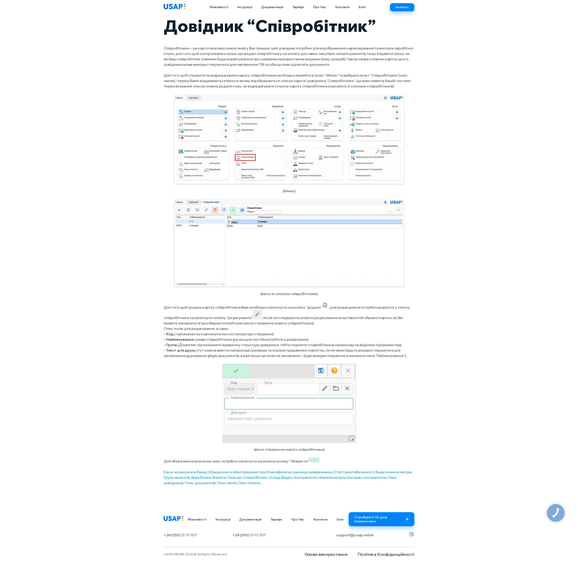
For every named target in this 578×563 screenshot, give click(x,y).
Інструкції (244, 7)
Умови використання (326, 554)
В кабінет (402, 7)
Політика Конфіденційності (386, 554)
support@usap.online (355, 535)
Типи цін (234, 477)
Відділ (287, 477)
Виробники (201, 477)
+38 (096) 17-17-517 (249, 535)
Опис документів (200, 483)
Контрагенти (305, 477)
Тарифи (298, 7)
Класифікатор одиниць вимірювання (299, 472)
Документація (272, 7)
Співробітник (255, 477)
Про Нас (319, 7)
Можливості (219, 7)
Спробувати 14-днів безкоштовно (370, 519)
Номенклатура (331, 477)
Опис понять (249, 483)
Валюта (219, 477)
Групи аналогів (177, 477)
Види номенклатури (393, 472)
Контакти (342, 7)
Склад (274, 477)
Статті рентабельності (354, 472)
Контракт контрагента (366, 477)
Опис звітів (227, 483)
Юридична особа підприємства (237, 472)
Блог (362, 7)
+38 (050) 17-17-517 (180, 535)
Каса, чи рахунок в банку (185, 472)
